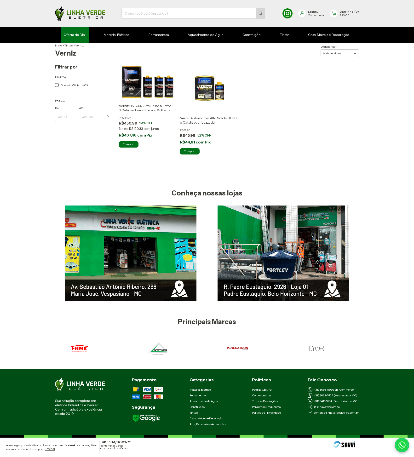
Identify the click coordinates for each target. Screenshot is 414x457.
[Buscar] (260, 13)
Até (81, 108)
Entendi (50, 449)
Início (58, 45)
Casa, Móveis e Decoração (328, 35)
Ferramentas (159, 35)
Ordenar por (329, 46)
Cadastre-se (316, 15)
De (57, 108)
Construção (251, 35)
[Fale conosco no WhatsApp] (402, 445)
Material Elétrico (116, 35)
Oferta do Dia (74, 35)
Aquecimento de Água (206, 35)
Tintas (284, 35)
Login (312, 11)
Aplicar (108, 117)
